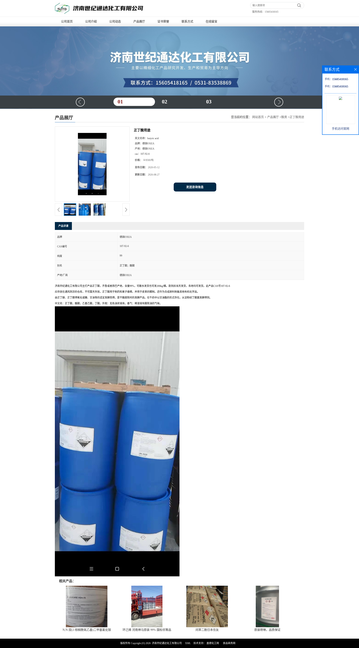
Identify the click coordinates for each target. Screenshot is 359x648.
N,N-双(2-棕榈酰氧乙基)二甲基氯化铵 (87, 629)
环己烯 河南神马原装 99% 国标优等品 (147, 629)
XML (188, 643)
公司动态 (115, 21)
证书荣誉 (163, 21)
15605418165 (271, 11)
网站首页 (258, 117)
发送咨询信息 (195, 187)
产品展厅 (139, 21)
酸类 (284, 117)
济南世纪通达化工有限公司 (167, 643)
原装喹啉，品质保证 (267, 629)
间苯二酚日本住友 (207, 629)
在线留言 (211, 21)
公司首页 (67, 21)
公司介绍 (91, 21)
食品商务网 (229, 643)
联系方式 (187, 21)
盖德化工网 (213, 643)
